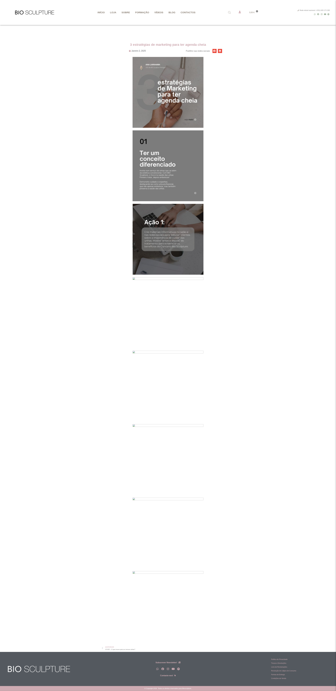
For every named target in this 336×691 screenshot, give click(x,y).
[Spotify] (328, 14)
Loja (113, 12)
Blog (172, 12)
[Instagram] (321, 14)
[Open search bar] (229, 12)
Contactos (188, 12)
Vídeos (158, 12)
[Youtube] (325, 14)
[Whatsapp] (314, 14)
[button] (214, 51)
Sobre (126, 12)
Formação (142, 12)
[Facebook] (318, 14)
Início (101, 12)
